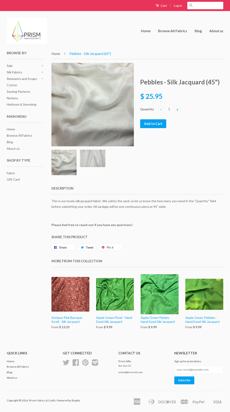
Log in (178, 5)
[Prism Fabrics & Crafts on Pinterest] (85, 364)
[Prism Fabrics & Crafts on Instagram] (95, 364)
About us (216, 31)
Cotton (12, 85)
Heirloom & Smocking (21, 104)
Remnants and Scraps (22, 79)
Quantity (147, 109)
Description (62, 188)
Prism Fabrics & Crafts (42, 400)
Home (145, 31)
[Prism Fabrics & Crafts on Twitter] (66, 364)
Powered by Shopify (68, 400)
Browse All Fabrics (172, 31)
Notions (12, 98)
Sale (10, 66)
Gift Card (13, 179)
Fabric (11, 173)
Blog (198, 31)
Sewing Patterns (18, 91)
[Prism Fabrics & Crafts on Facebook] (75, 364)
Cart (163, 5)
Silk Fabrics (14, 72)
